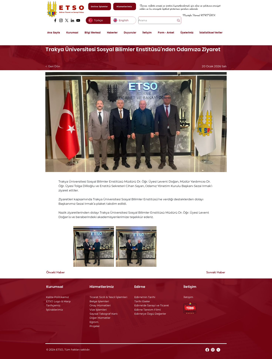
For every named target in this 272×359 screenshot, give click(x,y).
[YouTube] (78, 20)
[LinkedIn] (72, 20)
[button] (73, 32)
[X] (66, 20)
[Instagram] (61, 20)
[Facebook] (55, 20)
